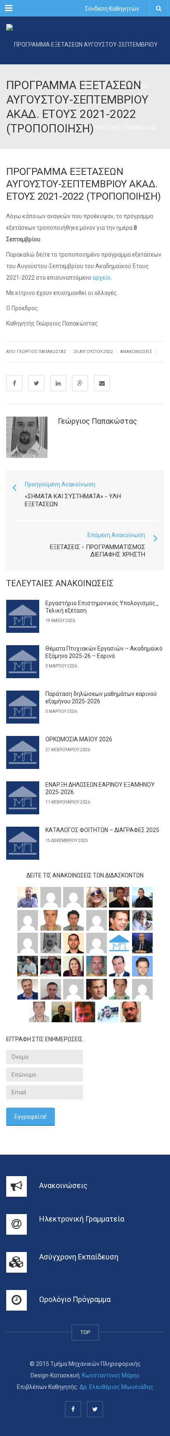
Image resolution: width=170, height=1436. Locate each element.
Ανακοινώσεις (136, 351)
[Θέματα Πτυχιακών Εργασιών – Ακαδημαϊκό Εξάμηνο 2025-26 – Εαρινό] (22, 661)
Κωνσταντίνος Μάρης (111, 1375)
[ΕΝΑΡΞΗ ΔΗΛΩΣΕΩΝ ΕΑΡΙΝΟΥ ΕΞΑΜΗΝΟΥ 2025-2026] (22, 797)
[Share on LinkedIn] (58, 383)
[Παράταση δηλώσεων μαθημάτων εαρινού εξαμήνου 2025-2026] (22, 707)
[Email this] (102, 383)
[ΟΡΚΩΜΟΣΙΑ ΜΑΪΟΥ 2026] (22, 752)
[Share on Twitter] (36, 383)
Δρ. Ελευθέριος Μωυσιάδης (116, 1387)
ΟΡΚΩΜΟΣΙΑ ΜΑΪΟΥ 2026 (78, 739)
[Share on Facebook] (14, 383)
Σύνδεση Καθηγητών (112, 8)
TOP (85, 1332)
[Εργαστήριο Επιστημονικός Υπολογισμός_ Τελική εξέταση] (22, 616)
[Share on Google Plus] (80, 383)
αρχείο (101, 277)
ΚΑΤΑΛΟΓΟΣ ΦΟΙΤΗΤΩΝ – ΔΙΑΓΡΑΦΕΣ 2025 (102, 830)
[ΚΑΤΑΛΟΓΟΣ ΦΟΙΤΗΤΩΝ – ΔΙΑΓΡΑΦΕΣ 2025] (22, 843)
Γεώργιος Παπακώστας (97, 421)
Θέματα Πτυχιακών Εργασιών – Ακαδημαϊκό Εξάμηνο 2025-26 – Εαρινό (104, 652)
